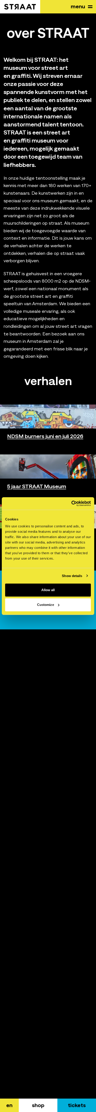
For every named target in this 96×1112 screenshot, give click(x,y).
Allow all (48, 590)
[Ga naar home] (20, 6)
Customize (45, 605)
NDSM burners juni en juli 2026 (45, 436)
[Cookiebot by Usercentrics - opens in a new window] (71, 503)
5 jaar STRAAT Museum (36, 486)
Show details (72, 576)
